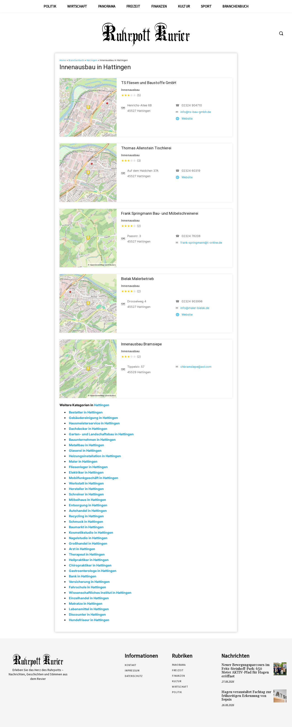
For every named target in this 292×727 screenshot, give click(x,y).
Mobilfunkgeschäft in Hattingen (93, 478)
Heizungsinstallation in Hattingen (95, 456)
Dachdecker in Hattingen (88, 429)
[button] (281, 33)
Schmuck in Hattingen (86, 521)
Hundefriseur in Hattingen (89, 620)
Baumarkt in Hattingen (86, 527)
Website (187, 118)
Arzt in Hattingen (82, 549)
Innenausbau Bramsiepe (141, 344)
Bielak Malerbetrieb (137, 278)
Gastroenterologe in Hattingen (92, 571)
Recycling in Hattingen (86, 516)
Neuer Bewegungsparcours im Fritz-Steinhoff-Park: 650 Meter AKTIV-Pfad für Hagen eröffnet (246, 671)
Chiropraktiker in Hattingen (90, 565)
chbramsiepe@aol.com (195, 366)
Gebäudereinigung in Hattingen (93, 418)
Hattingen (91, 60)
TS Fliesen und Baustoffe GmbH (148, 82)
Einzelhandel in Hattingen (89, 598)
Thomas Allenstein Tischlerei (146, 148)
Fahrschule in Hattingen (87, 587)
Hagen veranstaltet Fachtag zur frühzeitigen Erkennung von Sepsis (246, 696)
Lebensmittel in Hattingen (89, 609)
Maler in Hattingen (83, 461)
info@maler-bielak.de (194, 308)
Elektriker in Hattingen (86, 472)
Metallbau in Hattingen (86, 445)
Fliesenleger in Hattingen (88, 467)
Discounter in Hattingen (87, 614)
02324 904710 (192, 105)
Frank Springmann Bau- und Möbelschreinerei (159, 213)
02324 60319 (191, 170)
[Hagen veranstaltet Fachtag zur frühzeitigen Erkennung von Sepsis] (280, 695)
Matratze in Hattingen (85, 603)
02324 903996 (192, 301)
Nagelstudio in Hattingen (88, 538)
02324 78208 (191, 236)
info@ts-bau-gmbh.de (195, 112)
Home (63, 60)
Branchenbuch (76, 60)
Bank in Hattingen (82, 576)
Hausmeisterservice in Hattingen (94, 423)
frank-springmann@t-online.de (201, 242)
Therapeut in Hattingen (87, 554)
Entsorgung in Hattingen (88, 505)
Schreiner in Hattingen (86, 494)
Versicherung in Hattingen (89, 582)
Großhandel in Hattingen (88, 543)
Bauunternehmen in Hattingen (92, 439)
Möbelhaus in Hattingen (87, 500)
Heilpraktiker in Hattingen (89, 560)
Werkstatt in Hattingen (86, 483)
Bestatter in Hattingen (86, 412)
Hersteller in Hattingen (86, 489)
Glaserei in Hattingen (85, 450)
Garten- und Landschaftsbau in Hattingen (101, 434)
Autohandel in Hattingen (88, 511)
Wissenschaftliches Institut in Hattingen (100, 592)
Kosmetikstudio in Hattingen (91, 532)
